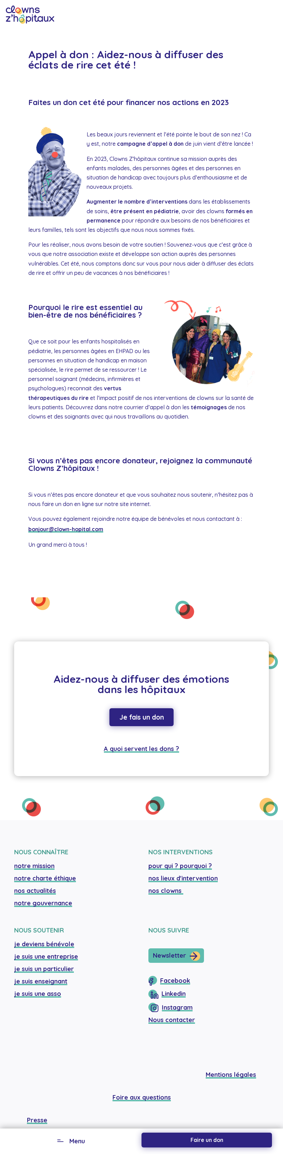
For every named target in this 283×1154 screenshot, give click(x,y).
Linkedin (174, 994)
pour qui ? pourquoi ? (180, 866)
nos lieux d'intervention (183, 878)
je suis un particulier (44, 969)
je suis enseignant (40, 981)
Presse (37, 1120)
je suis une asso (37, 994)
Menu (77, 1141)
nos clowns (165, 891)
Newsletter (169, 955)
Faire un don (207, 1139)
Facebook (175, 981)
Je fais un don (141, 717)
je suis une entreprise (46, 956)
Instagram (177, 1007)
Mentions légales (231, 1075)
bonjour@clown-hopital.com (65, 529)
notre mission (34, 866)
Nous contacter (171, 1020)
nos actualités (35, 891)
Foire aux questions (142, 1097)
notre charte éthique (45, 878)
